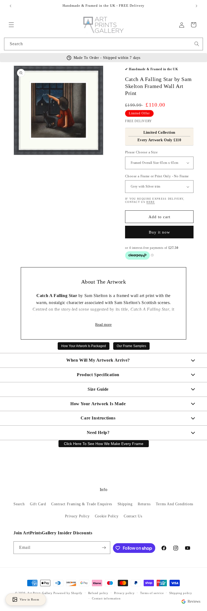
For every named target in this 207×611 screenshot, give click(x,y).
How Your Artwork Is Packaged (83, 346)
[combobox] (103, 44)
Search (19, 504)
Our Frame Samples (131, 346)
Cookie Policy (107, 516)
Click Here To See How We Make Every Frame (103, 444)
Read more (103, 325)
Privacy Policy (77, 516)
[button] (11, 25)
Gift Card (38, 504)
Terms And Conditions (174, 504)
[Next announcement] (196, 6)
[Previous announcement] (10, 6)
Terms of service (152, 593)
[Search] (197, 44)
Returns (144, 504)
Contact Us (133, 516)
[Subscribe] (104, 547)
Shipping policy (180, 593)
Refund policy (98, 593)
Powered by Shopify (67, 593)
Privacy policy (124, 593)
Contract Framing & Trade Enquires (81, 504)
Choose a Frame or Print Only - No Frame (157, 176)
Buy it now (159, 232)
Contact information (106, 598)
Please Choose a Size (141, 152)
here (150, 201)
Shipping (125, 504)
